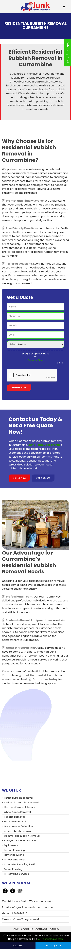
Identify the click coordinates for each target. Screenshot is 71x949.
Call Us (17, 945)
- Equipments (10, 845)
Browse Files (35, 360)
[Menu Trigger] (64, 6)
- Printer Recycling (13, 854)
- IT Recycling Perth (13, 859)
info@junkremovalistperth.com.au (32, 907)
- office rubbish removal (17, 831)
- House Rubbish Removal (17, 797)
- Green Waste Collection (17, 826)
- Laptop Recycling (13, 850)
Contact (41, 929)
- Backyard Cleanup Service (19, 840)
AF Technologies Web (50, 939)
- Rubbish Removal (13, 816)
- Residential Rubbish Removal (20, 802)
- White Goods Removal (16, 812)
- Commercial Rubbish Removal (21, 835)
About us (27, 929)
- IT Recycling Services (15, 874)
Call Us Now (19, 478)
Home (15, 929)
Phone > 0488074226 (14, 913)
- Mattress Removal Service (18, 807)
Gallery (54, 929)
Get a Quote (43, 478)
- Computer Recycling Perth (19, 864)
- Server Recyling (12, 869)
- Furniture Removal (14, 821)
